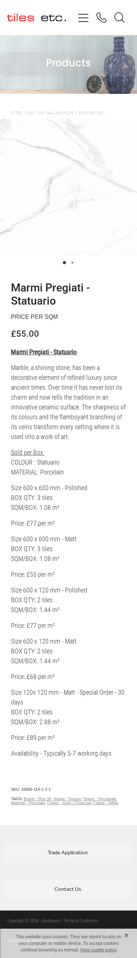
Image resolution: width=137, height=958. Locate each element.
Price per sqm (91, 112)
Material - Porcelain (28, 803)
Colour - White (105, 803)
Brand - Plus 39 (37, 799)
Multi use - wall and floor (50, 112)
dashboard (51, 920)
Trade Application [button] (67, 853)
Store (16, 112)
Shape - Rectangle (99, 799)
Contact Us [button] (67, 889)
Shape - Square (67, 799)
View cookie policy (98, 950)
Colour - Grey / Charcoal (69, 803)
